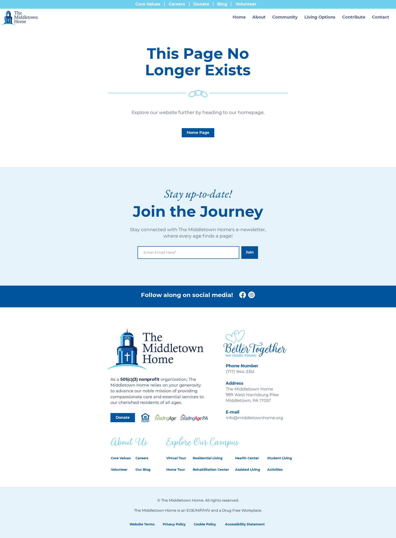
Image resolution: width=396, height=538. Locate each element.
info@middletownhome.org (254, 417)
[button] (259, 17)
